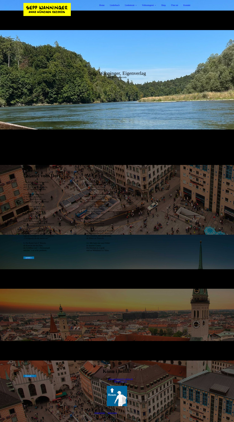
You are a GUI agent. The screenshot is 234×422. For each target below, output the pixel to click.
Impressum (112, 413)
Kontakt (186, 5)
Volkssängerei (148, 5)
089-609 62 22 (120, 381)
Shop (163, 5)
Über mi (174, 5)
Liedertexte (129, 5)
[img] (47, 9)
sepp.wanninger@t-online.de (120, 379)
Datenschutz (100, 413)
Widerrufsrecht (132, 413)
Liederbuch (115, 5)
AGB (121, 413)
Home (102, 5)
